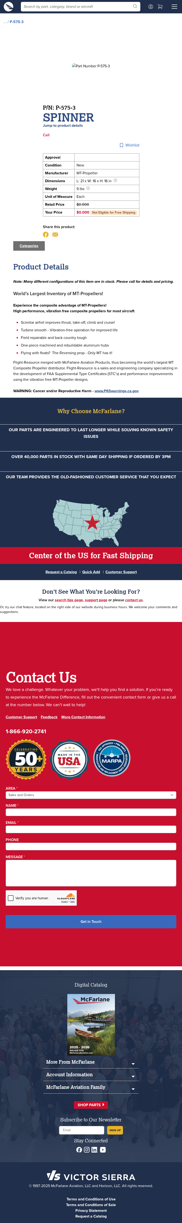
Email (12, 822)
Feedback (49, 717)
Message (15, 857)
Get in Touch (91, 921)
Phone (12, 839)
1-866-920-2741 (26, 731)
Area (12, 788)
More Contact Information (83, 717)
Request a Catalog (61, 572)
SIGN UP (115, 1130)
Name (12, 805)
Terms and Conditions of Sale (91, 1205)
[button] (91, 1105)
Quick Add (91, 572)
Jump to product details (63, 125)
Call (46, 135)
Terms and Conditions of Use (91, 1199)
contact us (134, 600)
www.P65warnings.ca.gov (117, 391)
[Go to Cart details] (160, 7)
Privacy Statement (91, 1210)
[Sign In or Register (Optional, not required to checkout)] (151, 7)
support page (96, 600)
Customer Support (121, 572)
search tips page (69, 600)
